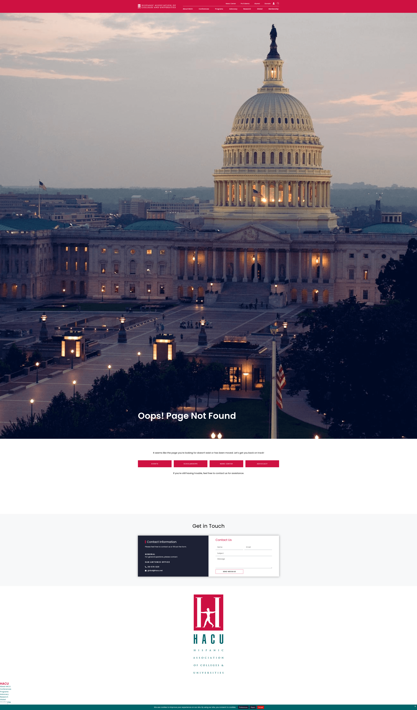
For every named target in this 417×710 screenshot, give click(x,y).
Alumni (257, 3)
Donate (268, 3)
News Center (231, 3)
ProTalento (245, 3)
